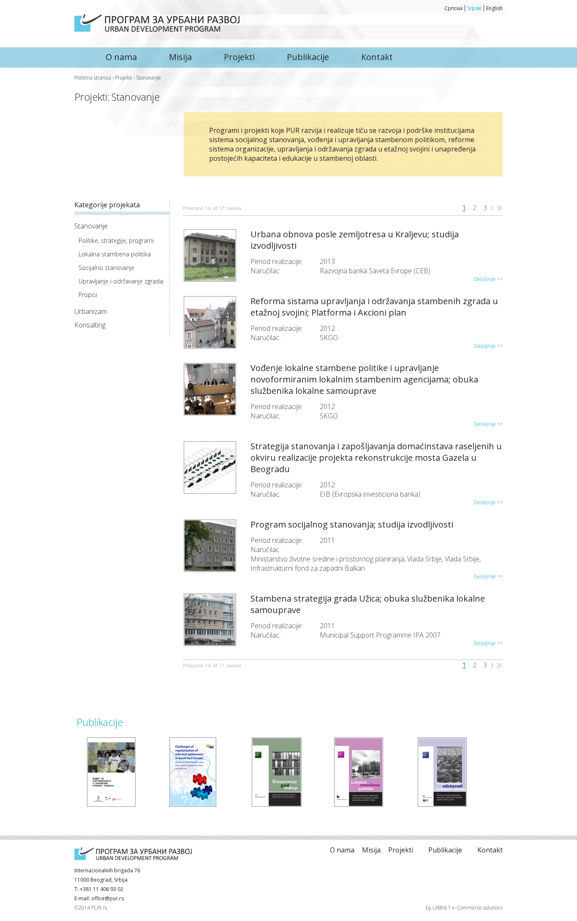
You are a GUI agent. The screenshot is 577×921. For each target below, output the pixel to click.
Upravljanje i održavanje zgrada (121, 281)
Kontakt (377, 57)
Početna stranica (92, 77)
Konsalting (90, 325)
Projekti (239, 57)
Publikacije (308, 57)
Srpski (474, 8)
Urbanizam (90, 311)
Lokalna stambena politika (115, 254)
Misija (180, 57)
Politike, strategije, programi (116, 241)
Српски (453, 8)
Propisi (88, 295)
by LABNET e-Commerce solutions (464, 907)
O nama (157, 23)
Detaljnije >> (488, 279)
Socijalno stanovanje (106, 268)
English (494, 8)
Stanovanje (91, 226)
